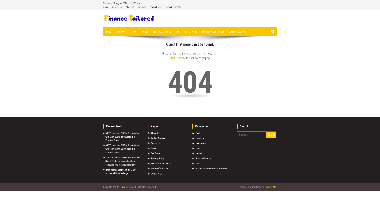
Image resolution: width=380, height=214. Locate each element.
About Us (130, 7)
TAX (177, 32)
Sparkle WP (270, 187)
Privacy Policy (156, 7)
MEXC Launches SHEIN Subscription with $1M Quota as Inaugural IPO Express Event (122, 137)
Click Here (175, 58)
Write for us (190, 32)
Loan (134, 32)
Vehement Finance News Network (211, 168)
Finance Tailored (128, 187)
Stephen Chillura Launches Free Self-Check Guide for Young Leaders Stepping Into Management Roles (122, 161)
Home (105, 7)
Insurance (121, 32)
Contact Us (117, 7)
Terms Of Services (173, 7)
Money (144, 32)
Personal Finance (162, 32)
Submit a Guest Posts (213, 32)
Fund (108, 32)
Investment (200, 143)
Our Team (142, 7)
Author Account (237, 32)
